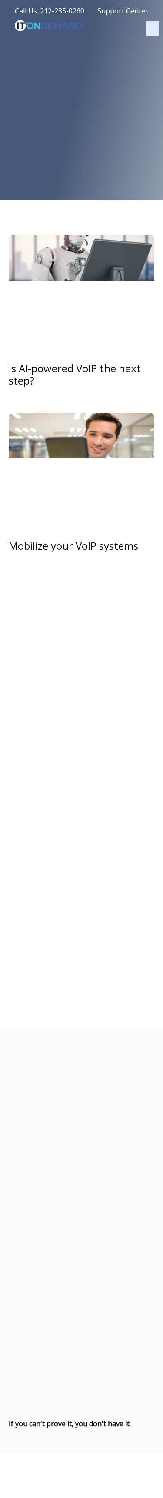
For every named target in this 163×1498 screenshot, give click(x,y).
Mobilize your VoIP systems (73, 545)
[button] (152, 28)
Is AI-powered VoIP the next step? (75, 374)
